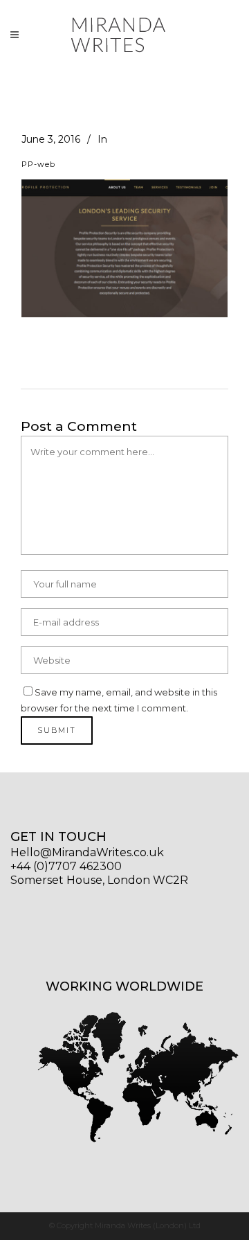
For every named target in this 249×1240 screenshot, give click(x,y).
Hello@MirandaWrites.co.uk (87, 852)
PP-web (38, 164)
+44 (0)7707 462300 (66, 866)
